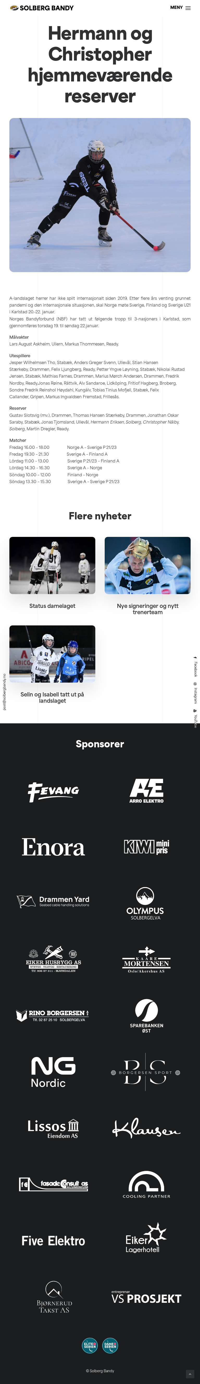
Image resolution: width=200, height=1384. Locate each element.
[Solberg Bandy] (41, 8)
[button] (180, 8)
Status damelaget (52, 606)
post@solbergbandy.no (4, 692)
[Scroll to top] (190, 1374)
